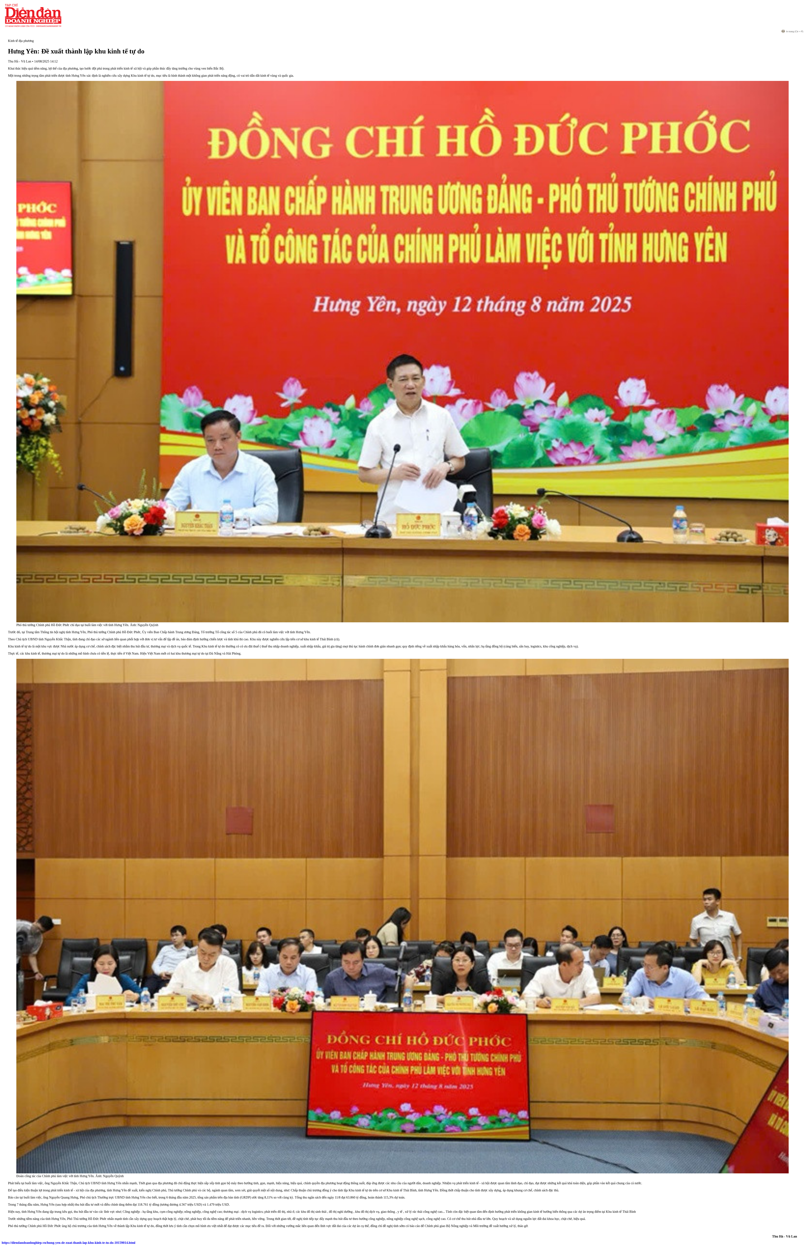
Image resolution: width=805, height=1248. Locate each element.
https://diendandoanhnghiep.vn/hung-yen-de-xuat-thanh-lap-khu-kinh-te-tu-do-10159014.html (68, 1242)
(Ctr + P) (794, 31)
